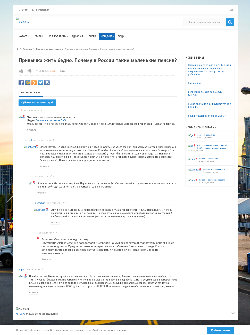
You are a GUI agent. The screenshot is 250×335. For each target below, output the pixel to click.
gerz (199, 135)
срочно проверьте (216, 180)
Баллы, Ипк (194, 83)
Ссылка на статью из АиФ (51, 120)
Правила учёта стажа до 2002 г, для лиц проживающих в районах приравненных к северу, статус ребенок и (209, 70)
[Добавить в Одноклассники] (34, 82)
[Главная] (17, 49)
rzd (63, 70)
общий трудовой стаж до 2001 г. (207, 115)
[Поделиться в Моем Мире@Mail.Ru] (27, 82)
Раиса (202, 159)
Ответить (31, 129)
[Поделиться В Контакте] (47, 82)
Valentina (207, 169)
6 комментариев (30, 92)
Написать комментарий (39, 102)
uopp (21, 269)
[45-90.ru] (22, 22)
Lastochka (29, 140)
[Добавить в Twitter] (40, 82)
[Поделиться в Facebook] (21, 82)
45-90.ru (20, 313)
